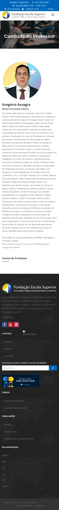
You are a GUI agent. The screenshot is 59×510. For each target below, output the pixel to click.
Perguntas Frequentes (23, 506)
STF (3, 467)
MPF (4, 461)
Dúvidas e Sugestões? (19, 2)
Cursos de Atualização (14, 401)
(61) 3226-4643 (42, 2)
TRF (4, 480)
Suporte (40, 506)
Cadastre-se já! (32, 9)
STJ (3, 474)
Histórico (8, 342)
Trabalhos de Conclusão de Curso (19, 438)
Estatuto (8, 349)
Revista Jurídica (10, 431)
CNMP (5, 486)
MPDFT (5, 455)
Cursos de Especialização (15, 408)
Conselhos (8, 356)
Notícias (7, 424)
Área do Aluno (13, 9)
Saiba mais (8, 317)
